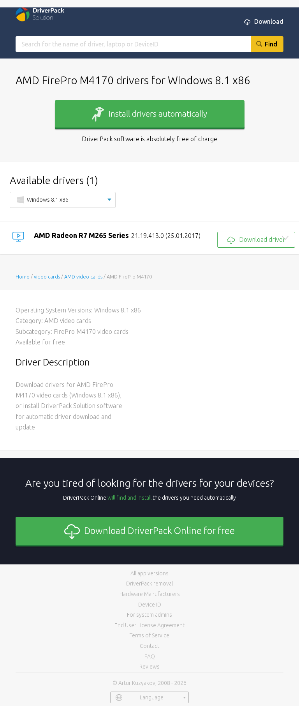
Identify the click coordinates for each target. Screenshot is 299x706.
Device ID (149, 604)
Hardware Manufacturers (150, 594)
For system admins (149, 615)
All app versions (149, 573)
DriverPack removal (149, 583)
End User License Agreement (149, 625)
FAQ (149, 656)
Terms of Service (149, 635)
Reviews (149, 666)
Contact (149, 646)
